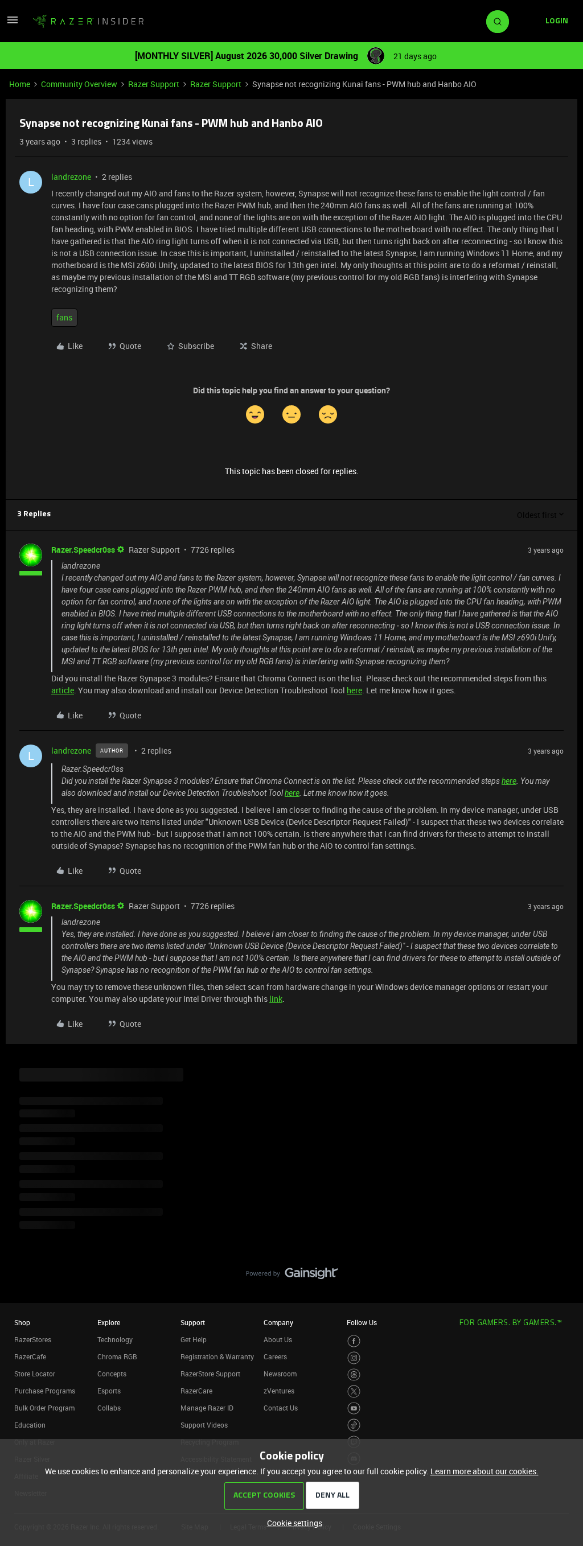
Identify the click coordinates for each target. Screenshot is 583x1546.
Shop (22, 1322)
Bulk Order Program (44, 1407)
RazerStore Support (210, 1373)
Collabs (109, 1407)
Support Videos (204, 1424)
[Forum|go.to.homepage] (88, 21)
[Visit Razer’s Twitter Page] (354, 1391)
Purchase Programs (44, 1390)
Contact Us (281, 1407)
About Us (278, 1339)
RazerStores (32, 1339)
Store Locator (34, 1373)
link (275, 998)
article (62, 690)
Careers (275, 1356)
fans (64, 317)
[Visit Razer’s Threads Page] (354, 1375)
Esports (109, 1390)
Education (30, 1424)
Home (19, 84)
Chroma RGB (117, 1356)
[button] (12, 23)
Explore (108, 1322)
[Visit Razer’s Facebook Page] (354, 1341)
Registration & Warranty (217, 1356)
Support (192, 1322)
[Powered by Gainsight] (292, 1276)
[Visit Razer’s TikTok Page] (354, 1425)
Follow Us (362, 1322)
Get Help (193, 1339)
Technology (115, 1339)
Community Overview (79, 84)
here (354, 690)
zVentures (279, 1390)
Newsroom (280, 1373)
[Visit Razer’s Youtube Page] (354, 1408)
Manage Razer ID (206, 1407)
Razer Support (153, 84)
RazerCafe (30, 1356)
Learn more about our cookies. (484, 1471)
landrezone (71, 176)
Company (278, 1322)
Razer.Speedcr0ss (83, 549)
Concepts (111, 1373)
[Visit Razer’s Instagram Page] (354, 1358)
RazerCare (196, 1390)
